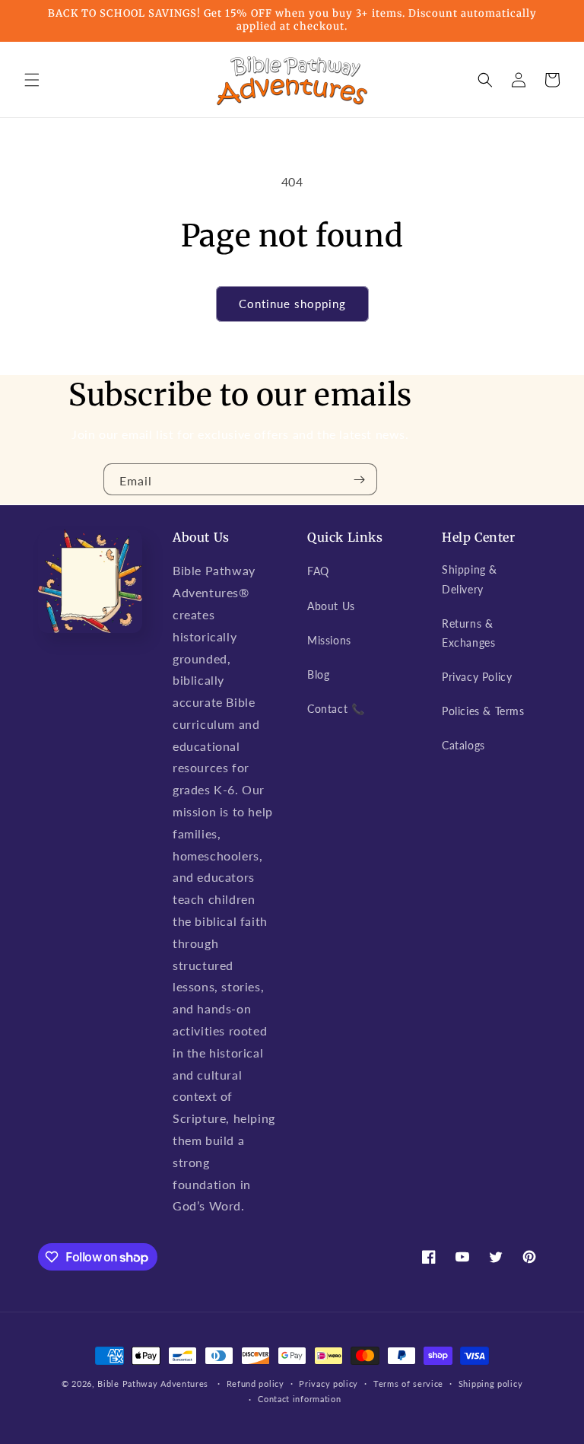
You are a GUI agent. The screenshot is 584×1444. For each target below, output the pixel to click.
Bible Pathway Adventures (152, 1383)
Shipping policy (491, 1383)
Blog (318, 674)
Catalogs (463, 745)
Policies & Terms (483, 711)
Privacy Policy (477, 676)
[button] (32, 80)
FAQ (318, 571)
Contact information (299, 1399)
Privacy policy (328, 1383)
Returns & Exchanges (468, 633)
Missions (329, 640)
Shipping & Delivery (469, 579)
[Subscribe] (359, 479)
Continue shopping (292, 303)
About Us (331, 606)
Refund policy (255, 1383)
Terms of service (408, 1383)
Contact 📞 (335, 708)
